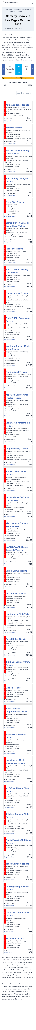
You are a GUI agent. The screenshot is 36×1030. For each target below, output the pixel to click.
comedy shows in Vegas (10, 994)
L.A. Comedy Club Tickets (18, 614)
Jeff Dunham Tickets (15, 593)
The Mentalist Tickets (16, 372)
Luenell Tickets (13, 688)
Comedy (10, 69)
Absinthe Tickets (13, 128)
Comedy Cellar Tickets (16, 293)
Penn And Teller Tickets (17, 105)
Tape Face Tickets (14, 249)
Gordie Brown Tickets (16, 571)
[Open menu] (32, 3)
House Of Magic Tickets (17, 864)
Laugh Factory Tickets (16, 448)
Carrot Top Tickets (14, 202)
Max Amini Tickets (14, 938)
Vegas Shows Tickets (11, 9)
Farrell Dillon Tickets (15, 639)
